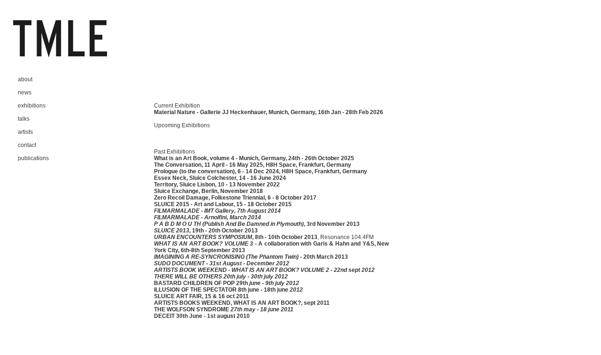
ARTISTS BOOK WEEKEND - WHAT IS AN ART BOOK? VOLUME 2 (241, 270)
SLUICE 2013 (171, 230)
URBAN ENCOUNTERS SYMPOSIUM (203, 237)
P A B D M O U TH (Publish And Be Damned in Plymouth (228, 224)
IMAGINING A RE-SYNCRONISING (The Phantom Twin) (226, 257)
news (24, 92)
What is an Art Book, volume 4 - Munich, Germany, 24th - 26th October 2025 (254, 158)
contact (27, 145)
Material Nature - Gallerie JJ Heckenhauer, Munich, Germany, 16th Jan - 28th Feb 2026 (268, 112)
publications (33, 158)
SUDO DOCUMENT (179, 263)
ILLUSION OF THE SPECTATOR (195, 289)
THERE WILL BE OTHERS (188, 276)
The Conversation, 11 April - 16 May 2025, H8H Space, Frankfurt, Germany (252, 165)
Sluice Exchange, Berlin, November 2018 (208, 191)
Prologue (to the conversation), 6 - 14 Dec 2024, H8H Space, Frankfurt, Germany (260, 171)
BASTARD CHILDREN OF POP (195, 283)
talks (24, 119)
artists (25, 132)
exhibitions (32, 105)
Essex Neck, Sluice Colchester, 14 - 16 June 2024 (220, 178)
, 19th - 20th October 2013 (223, 230)
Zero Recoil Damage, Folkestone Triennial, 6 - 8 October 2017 (235, 197)
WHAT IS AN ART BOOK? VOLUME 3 (203, 243)
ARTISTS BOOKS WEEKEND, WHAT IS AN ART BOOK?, (228, 303)
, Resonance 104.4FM (345, 237)
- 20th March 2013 (323, 257)
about (25, 79)
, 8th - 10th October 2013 (284, 237)
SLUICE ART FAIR (178, 296)
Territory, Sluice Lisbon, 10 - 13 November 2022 (217, 184)
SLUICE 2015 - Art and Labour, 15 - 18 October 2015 (223, 204)
